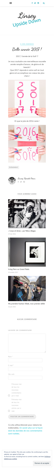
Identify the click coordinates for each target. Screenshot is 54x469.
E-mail (11, 365)
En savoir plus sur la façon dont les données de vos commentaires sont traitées (25, 431)
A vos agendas (27, 44)
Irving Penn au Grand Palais (18, 269)
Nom (10, 357)
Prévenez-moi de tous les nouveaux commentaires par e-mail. (16, 390)
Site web (11, 374)
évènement (13, 167)
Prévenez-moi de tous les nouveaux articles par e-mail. (16, 405)
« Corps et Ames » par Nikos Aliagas (22, 231)
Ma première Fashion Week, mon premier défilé (26, 304)
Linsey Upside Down (26, 178)
